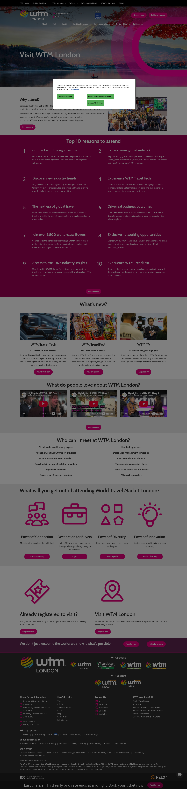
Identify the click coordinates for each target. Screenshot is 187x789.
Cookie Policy (74, 89)
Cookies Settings (65, 96)
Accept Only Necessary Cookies (100, 96)
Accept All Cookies (95, 103)
